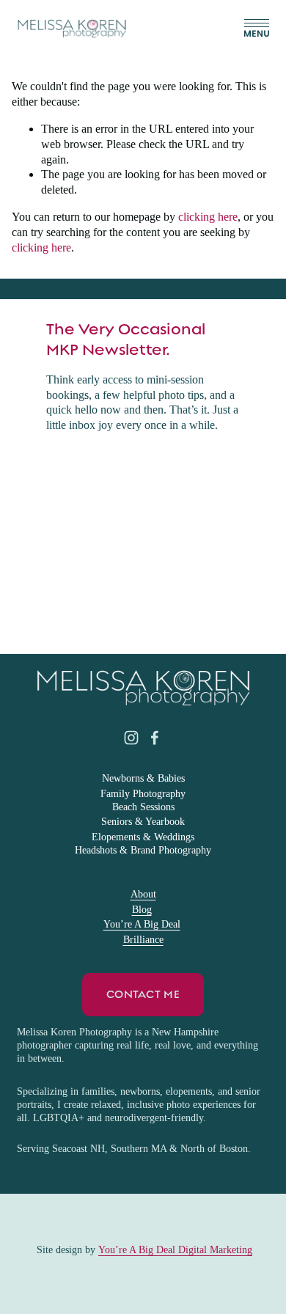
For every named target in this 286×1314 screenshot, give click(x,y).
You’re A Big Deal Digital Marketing (175, 1249)
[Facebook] (154, 737)
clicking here (208, 216)
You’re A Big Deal (141, 924)
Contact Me (143, 994)
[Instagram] (131, 737)
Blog (142, 909)
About (143, 894)
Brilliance (143, 939)
